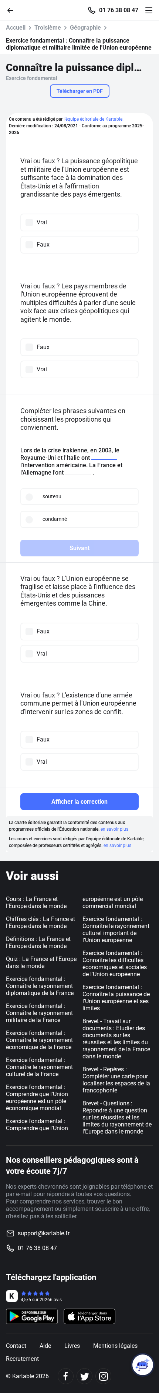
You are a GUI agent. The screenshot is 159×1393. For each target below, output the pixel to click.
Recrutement (22, 1358)
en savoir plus (114, 829)
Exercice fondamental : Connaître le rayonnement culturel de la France (39, 1067)
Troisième (47, 27)
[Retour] (13, 9)
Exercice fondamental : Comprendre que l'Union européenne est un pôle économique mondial (37, 1098)
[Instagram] (103, 1376)
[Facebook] (66, 1376)
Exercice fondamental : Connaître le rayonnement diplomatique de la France (40, 986)
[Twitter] (84, 1376)
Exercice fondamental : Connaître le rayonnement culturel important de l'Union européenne (115, 929)
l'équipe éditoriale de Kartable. (94, 119)
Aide (45, 1345)
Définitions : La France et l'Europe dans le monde (38, 942)
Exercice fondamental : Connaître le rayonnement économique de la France (39, 1040)
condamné (55, 519)
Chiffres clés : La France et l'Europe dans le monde (40, 922)
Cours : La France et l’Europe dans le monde (36, 902)
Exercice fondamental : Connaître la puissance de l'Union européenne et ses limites (116, 998)
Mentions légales (115, 1345)
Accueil (16, 27)
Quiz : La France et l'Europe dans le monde (41, 962)
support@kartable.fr (44, 1233)
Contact (16, 1345)
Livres (72, 1345)
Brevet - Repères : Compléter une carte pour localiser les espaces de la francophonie (116, 1080)
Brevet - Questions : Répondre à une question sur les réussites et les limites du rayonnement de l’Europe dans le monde (117, 1117)
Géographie (85, 27)
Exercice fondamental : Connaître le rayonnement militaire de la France (39, 1013)
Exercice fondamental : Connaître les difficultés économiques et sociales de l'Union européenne (114, 964)
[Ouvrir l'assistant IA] (142, 1365)
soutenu (52, 496)
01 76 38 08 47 (118, 10)
